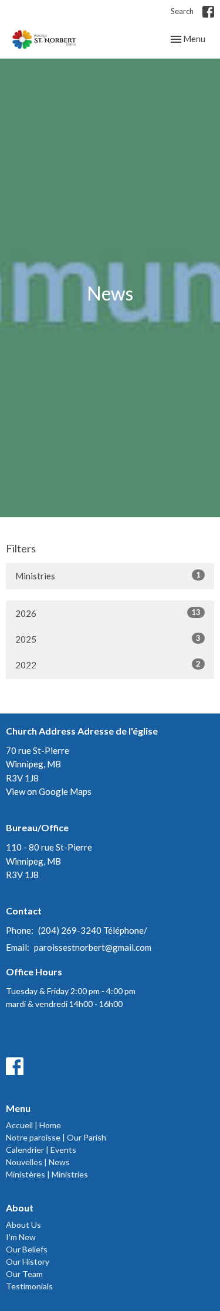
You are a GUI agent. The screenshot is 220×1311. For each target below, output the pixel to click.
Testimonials (29, 1286)
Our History (27, 1261)
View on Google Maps (49, 791)
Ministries (108, 575)
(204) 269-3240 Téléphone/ (92, 930)
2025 (108, 638)
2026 (108, 613)
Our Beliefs (27, 1249)
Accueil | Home (33, 1125)
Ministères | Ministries (47, 1174)
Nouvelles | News (38, 1162)
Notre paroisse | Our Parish (56, 1137)
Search (182, 11)
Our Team (24, 1274)
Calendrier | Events (41, 1150)
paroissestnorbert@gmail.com (92, 947)
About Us (23, 1225)
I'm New (21, 1237)
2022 (108, 664)
